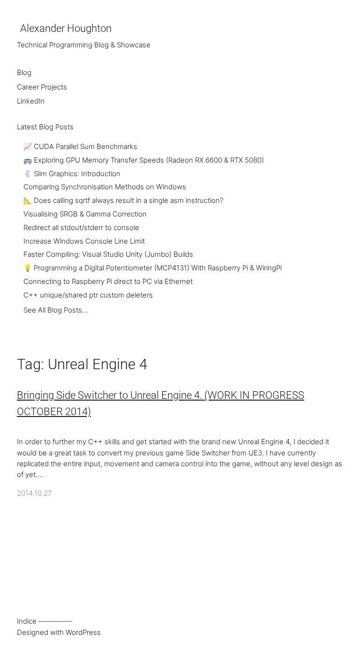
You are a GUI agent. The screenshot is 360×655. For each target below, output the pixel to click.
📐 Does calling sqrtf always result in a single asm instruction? (123, 200)
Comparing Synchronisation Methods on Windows (104, 187)
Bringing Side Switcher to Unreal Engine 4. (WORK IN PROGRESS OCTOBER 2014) (160, 403)
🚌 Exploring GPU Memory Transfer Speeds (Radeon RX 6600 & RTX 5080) (143, 160)
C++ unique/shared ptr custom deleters (88, 295)
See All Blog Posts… (55, 310)
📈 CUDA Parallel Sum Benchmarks (80, 146)
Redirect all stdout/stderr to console (81, 227)
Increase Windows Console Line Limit (84, 241)
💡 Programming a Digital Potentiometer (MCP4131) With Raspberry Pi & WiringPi (152, 268)
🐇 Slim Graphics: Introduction (71, 174)
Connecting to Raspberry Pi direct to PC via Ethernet (108, 281)
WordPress (83, 632)
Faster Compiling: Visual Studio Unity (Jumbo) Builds (108, 254)
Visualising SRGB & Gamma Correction (85, 214)
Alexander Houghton (66, 28)
